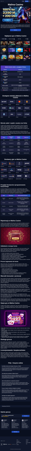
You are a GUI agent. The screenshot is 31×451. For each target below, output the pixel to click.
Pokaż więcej (15, 431)
